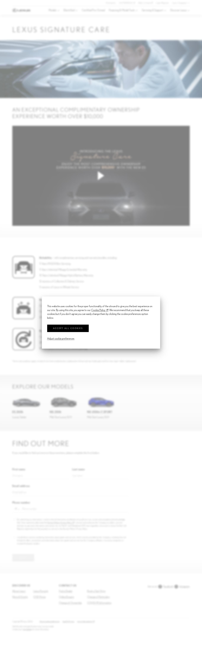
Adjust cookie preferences (61, 338)
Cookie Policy (98, 310)
